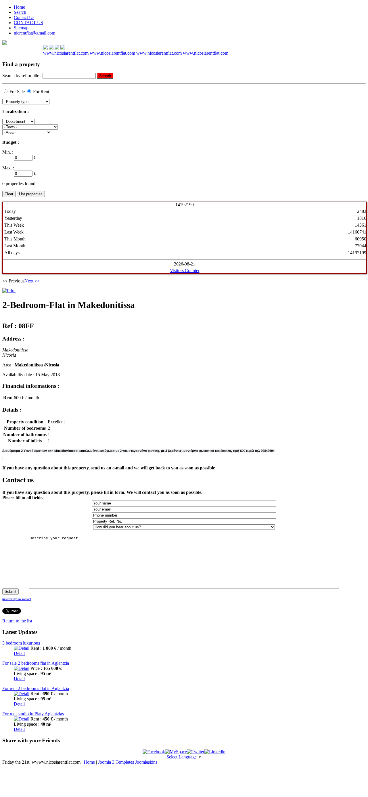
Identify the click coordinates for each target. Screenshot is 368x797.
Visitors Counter (185, 270)
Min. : (7, 152)
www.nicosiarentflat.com (66, 53)
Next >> (32, 280)
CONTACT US (28, 22)
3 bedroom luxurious (21, 643)
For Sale (17, 91)
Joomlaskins (146, 762)
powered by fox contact (16, 599)
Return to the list (17, 620)
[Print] (9, 290)
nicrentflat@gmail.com (34, 32)
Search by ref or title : (22, 75)
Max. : (8, 167)
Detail (19, 653)
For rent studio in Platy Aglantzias (33, 713)
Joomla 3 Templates (116, 762)
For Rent (41, 91)
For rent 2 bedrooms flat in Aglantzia (35, 688)
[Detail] (21, 648)
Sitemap (21, 27)
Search (20, 12)
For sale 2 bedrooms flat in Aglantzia (35, 663)
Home (19, 7)
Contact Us (24, 17)
